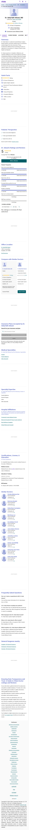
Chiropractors (14, 730)
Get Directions (4, 253)
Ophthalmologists (14, 754)
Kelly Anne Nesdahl (12, 501)
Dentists (14, 732)
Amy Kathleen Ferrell (13, 522)
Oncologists (14, 752)
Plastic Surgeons (14, 764)
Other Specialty (4, 358)
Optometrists (14, 756)
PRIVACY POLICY (14, 795)
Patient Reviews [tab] (12, 35)
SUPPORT (14, 786)
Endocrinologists (14, 738)
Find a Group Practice (14, 783)
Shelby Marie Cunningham (14, 508)
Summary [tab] (4, 35)
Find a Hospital (14, 781)
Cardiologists (14, 728)
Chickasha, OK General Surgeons (8, 646)
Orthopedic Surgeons (14, 758)
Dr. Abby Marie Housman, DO (23, 268)
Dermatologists (14, 734)
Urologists (14, 773)
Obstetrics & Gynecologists (14, 750)
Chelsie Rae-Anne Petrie (13, 549)
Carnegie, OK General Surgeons (8, 649)
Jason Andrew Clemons (13, 529)
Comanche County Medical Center (15, 31)
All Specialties (14, 777)
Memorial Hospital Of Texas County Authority (11, 419)
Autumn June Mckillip (13, 542)
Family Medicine (5, 356)
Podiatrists (14, 766)
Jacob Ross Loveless (13, 536)
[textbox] (14, 331)
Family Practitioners (14, 740)
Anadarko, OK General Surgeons (8, 644)
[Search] (20, 2)
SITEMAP (14, 792)
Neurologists (14, 748)
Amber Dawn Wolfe (12, 556)
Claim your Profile (17, 19)
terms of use (23, 804)
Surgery (3, 354)
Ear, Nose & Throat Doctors (14, 736)
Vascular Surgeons (14, 775)
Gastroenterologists (14, 742)
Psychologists (14, 770)
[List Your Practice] (23, 2)
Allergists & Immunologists (14, 724)
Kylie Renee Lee (11, 515)
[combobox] (14, 331)
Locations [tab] (21, 35)
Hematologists (14, 744)
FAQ (14, 789)
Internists (14, 746)
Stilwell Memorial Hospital (7, 425)
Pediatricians (14, 762)
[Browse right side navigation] (25, 2)
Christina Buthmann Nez (13, 494)
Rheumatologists (14, 771)
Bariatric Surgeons (14, 726)
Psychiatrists (14, 768)
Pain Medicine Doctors (14, 760)
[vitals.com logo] (3, 1)
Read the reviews (15, 141)
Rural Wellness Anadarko (7, 422)
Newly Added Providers (14, 779)
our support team (9, 715)
